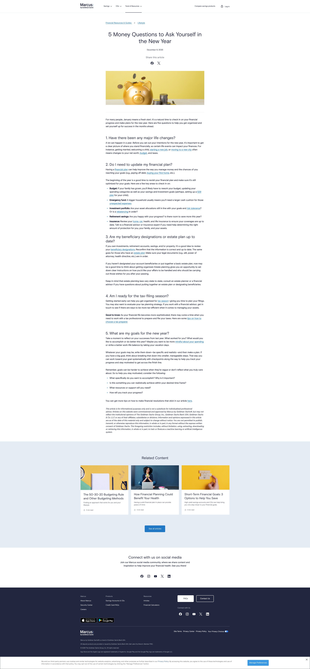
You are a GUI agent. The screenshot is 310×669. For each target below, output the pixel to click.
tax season (163, 301)
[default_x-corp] (201, 614)
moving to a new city (181, 150)
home (135, 221)
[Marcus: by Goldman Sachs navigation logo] (87, 5)
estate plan (139, 253)
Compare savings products (205, 6)
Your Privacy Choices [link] (216, 632)
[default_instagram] (149, 576)
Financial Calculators (151, 605)
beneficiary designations (123, 250)
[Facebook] (152, 65)
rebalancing (122, 212)
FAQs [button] (185, 599)
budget (143, 153)
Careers (83, 609)
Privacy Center (188, 631)
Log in (227, 7)
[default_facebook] (142, 576)
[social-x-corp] (162, 576)
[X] (159, 65)
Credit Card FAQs (112, 605)
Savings (106, 6)
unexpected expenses (120, 203)
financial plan (121, 170)
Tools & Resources (132, 6)
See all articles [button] (155, 529)
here (189, 401)
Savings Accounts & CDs (115, 601)
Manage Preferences (258, 663)
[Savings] (111, 6)
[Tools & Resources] (141, 6)
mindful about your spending (189, 342)
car (141, 221)
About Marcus (85, 601)
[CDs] (120, 6)
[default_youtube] (155, 576)
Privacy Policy (201, 631)
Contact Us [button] (205, 599)
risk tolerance (193, 208)
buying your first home (158, 173)
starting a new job (158, 150)
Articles (146, 601)
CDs (117, 6)
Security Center (86, 605)
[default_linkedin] (169, 576)
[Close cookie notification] (307, 660)
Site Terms (178, 631)
